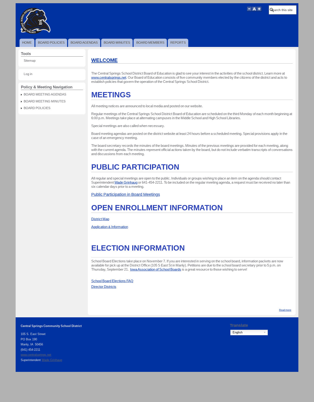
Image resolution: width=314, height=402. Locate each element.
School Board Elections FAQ (112, 281)
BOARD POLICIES (51, 42)
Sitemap (30, 60)
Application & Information (109, 227)
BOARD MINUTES (117, 42)
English (238, 332)
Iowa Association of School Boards (155, 269)
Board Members (150, 42)
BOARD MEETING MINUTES (45, 101)
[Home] (35, 34)
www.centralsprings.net (108, 77)
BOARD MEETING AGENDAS (45, 94)
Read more (285, 310)
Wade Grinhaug (125, 182)
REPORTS (178, 42)
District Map (100, 219)
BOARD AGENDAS (84, 42)
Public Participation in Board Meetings (125, 194)
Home (27, 42)
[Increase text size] (259, 11)
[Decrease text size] (249, 11)
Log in (28, 74)
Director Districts (103, 287)
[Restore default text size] (254, 11)
